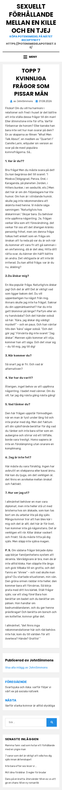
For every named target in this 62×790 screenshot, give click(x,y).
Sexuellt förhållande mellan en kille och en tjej (31, 18)
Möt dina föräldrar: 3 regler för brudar (25, 772)
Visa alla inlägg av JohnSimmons (26, 667)
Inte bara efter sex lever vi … (21, 766)
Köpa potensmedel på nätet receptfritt (31, 38)
